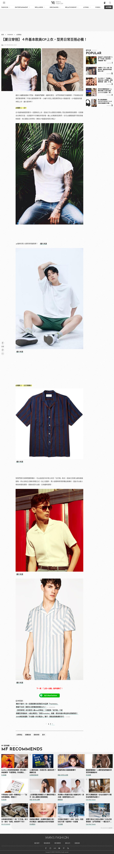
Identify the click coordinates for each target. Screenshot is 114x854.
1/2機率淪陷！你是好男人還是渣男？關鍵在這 (43, 771)
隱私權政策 (47, 843)
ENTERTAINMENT (21, 7)
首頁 (2, 34)
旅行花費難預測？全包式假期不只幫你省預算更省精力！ (99, 796)
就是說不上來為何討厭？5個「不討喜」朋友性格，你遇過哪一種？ (105, 58)
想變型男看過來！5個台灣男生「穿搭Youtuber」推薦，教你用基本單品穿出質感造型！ (47, 713)
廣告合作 (67, 843)
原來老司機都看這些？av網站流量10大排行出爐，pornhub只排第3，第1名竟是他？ (105, 90)
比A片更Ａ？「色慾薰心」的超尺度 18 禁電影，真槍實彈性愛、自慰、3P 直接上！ (105, 80)
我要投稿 (77, 843)
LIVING (86, 7)
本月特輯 (108, 7)
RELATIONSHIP (71, 7)
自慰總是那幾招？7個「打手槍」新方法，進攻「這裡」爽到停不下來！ (14, 820)
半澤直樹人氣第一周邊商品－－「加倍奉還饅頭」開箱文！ (14, 796)
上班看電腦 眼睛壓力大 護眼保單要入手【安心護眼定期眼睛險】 (43, 796)
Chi (2, 45)
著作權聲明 (58, 843)
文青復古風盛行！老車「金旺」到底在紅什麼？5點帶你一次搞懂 (70, 820)
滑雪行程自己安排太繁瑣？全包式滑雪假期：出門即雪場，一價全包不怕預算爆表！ (99, 820)
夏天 (43, 734)
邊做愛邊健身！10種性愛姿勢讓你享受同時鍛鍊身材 (99, 771)
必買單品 (18, 34)
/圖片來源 (43, 244)
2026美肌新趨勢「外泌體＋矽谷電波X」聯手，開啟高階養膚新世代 (40, 717)
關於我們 (36, 843)
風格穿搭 (36, 734)
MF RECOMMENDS (21, 749)
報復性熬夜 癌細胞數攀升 (67, 770)
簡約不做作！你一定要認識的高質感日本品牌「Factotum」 (37, 704)
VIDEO (97, 7)
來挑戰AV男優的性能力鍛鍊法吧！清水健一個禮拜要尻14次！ (71, 796)
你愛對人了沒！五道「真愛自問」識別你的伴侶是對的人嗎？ (105, 69)
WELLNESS (39, 7)
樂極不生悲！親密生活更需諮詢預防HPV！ (31, 707)
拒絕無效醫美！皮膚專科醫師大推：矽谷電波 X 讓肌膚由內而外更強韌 (42, 820)
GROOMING (54, 7)
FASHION (4, 7)
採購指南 (28, 734)
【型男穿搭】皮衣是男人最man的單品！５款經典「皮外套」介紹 (39, 710)
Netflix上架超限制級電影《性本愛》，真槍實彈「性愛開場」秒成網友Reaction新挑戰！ (14, 771)
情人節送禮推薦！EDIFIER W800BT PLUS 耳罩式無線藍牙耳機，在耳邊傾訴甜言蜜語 (105, 101)
